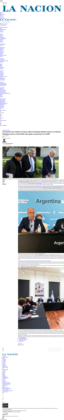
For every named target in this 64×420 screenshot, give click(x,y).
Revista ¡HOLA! (2, 99)
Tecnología (2, 73)
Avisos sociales (2, 91)
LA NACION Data (3, 29)
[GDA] (5, 415)
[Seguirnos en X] (3, 396)
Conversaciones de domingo (5, 93)
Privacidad (18, 411)
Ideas (1, 95)
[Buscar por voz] (63, 22)
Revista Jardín (2, 104)
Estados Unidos (3, 44)
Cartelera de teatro (3, 84)
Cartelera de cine (3, 83)
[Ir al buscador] (3, 5)
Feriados (1, 75)
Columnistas (2, 59)
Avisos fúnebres (3, 89)
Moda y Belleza (2, 78)
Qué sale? (1, 82)
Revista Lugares (3, 101)
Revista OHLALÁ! (3, 98)
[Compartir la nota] (3, 181)
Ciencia (1, 54)
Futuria (1, 33)
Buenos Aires (2, 47)
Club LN (2, 17)
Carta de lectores (3, 92)
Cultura (1, 50)
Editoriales (2, 58)
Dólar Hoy (2, 35)
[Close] (3, 348)
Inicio (2, 12)
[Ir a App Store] (5, 407)
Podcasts (1, 77)
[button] (32, 72)
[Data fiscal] (3, 418)
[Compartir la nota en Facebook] (3, 184)
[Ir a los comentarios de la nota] (4, 180)
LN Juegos (2, 70)
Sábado (1, 94)
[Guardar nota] (3, 180)
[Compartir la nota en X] (4, 184)
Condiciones (14, 411)
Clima (1, 28)
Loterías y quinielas (3, 76)
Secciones (3, 14)
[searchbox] (31, 21)
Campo (1, 36)
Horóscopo (2, 74)
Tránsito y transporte (3, 27)
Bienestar (1, 52)
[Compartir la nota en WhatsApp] (4, 181)
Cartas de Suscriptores (4, 60)
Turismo (1, 71)
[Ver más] (18, 342)
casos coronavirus (42, 182)
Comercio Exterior (3, 38)
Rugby (1, 65)
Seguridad (2, 48)
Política (8, 130)
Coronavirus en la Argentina (23, 338)
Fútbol (1, 64)
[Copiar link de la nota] (3, 182)
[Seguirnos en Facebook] (3, 393)
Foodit (2, 15)
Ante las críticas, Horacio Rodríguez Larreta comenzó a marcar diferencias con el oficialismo (34, 260)
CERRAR (1, 0)
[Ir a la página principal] (32, 11)
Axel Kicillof (21, 341)
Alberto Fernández (22, 340)
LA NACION (4, 130)
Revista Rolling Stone (3, 103)
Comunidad (2, 51)
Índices (1, 40)
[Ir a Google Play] (5, 405)
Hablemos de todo (3, 55)
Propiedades (2, 37)
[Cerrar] (15, 20)
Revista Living (2, 102)
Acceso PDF (2, 87)
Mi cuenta (3, 18)
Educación (2, 49)
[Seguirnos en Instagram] (3, 398)
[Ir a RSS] (3, 401)
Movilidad (1, 39)
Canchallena (2, 67)
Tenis (1, 66)
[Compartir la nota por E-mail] (5, 184)
